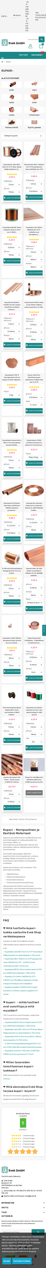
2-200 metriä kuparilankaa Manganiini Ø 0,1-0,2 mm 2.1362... (12, 571)
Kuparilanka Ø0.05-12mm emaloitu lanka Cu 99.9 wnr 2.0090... (12, 230)
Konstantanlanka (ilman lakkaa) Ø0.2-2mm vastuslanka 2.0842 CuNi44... (12, 711)
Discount (32, 1099)
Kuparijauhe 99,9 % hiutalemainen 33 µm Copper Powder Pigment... (12, 377)
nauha (11, 115)
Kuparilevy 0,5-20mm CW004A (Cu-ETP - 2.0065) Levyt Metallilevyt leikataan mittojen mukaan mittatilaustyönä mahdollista (20, 980)
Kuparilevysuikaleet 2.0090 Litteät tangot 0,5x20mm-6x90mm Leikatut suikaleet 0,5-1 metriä (20, 990)
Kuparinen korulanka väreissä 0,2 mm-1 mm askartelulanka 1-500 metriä (34, 711)
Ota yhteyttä (40, 18)
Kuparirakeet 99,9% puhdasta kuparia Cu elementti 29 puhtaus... (34, 442)
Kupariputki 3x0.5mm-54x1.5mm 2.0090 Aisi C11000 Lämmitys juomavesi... (12, 506)
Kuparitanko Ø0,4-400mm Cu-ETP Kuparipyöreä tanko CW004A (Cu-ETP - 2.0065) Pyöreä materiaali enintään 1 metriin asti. (22, 962)
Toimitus (6, 1079)
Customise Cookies (21, 1261)
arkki (34, 103)
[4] (14, 174)
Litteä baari (34, 115)
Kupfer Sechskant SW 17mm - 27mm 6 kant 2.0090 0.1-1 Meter (12, 779)
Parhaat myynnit (11, 136)
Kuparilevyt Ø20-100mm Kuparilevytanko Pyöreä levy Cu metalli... (12, 640)
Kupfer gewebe (34, 128)
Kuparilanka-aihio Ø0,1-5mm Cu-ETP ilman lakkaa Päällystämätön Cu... (11, 167)
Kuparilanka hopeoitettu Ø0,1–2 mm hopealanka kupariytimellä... (11, 442)
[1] (8, 174)
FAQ (36, 20)
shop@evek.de (30, 1196)
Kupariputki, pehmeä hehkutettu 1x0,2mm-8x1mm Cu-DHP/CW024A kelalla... (34, 506)
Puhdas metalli (11, 128)
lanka (11, 103)
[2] (10, 174)
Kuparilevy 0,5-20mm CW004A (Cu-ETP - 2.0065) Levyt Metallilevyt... (34, 231)
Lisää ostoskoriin (12, 198)
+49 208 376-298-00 (24, 1191)
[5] (16, 174)
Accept (7, 1261)
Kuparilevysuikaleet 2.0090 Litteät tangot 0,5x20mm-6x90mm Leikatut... (11, 306)
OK (38, 1232)
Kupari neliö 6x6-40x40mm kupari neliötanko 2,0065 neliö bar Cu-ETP (34, 378)
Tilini (37, 13)
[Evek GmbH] (12, 42)
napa (34, 90)
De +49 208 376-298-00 (27, 9)
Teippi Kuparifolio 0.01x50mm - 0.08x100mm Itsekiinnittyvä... (34, 640)
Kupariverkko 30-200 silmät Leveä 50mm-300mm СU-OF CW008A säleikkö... (34, 572)
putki (11, 90)
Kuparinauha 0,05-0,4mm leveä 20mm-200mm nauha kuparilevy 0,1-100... (34, 305)
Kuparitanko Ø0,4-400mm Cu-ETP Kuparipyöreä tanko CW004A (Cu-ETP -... (34, 168)
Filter (44, 629)
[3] (12, 174)
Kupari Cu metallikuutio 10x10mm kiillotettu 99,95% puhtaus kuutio (34, 779)
